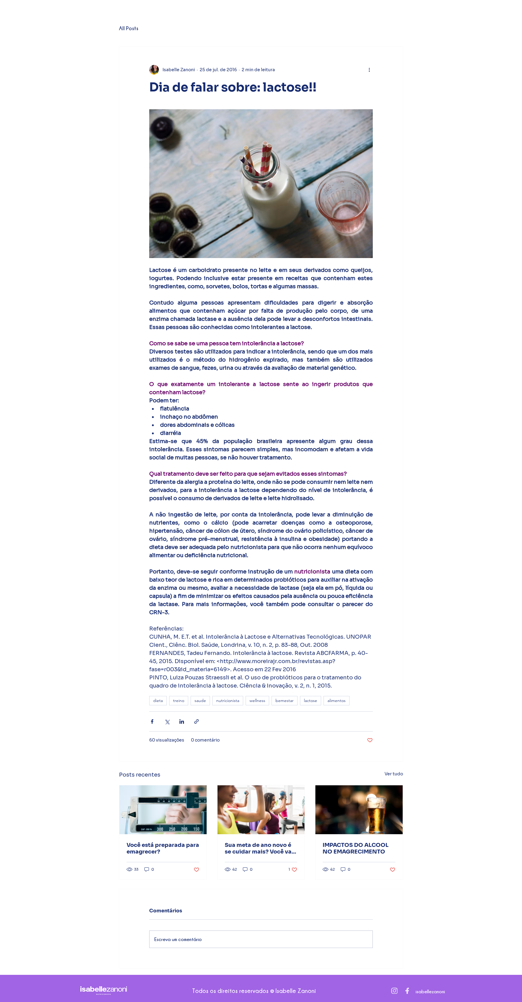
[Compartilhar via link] (196, 721)
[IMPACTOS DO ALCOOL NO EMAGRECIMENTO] (359, 809)
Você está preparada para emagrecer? (163, 848)
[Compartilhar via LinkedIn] (182, 721)
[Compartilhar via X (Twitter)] (167, 721)
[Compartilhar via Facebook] (152, 721)
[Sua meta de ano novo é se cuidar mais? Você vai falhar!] (261, 809)
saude (200, 700)
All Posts (128, 28)
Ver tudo (394, 774)
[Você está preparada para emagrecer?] (163, 809)
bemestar (285, 700)
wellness (257, 700)
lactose (310, 700)
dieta (158, 700)
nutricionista (227, 700)
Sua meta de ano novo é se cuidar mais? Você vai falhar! (259, 848)
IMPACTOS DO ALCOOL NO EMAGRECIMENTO (355, 848)
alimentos (336, 700)
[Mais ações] (369, 69)
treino (178, 700)
